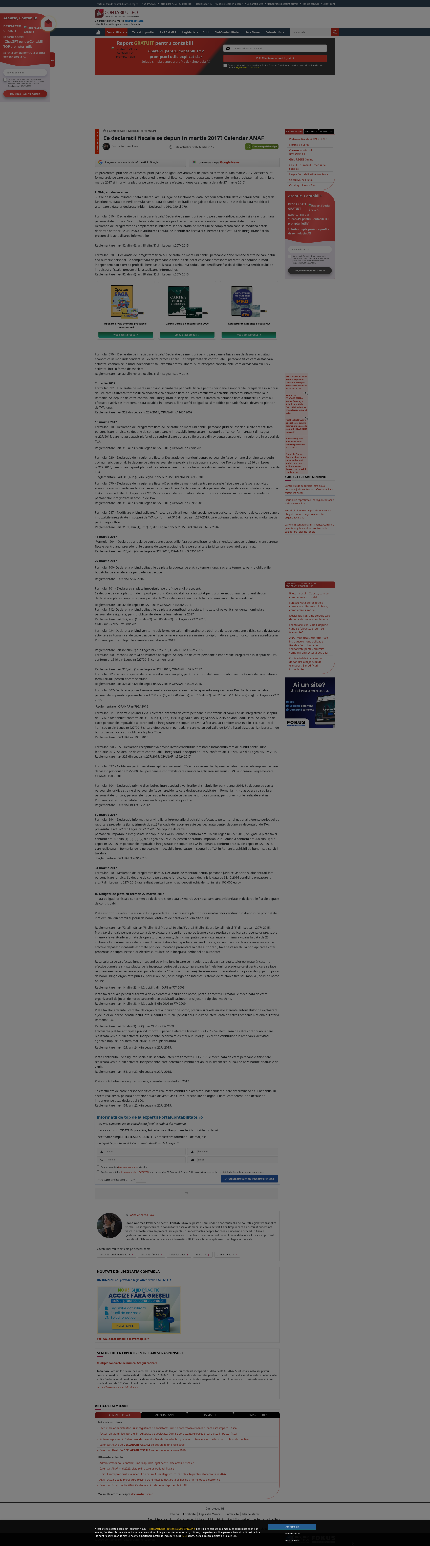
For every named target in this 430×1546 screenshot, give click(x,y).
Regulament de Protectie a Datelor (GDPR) (171, 1528)
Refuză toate (292, 1540)
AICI (184, 1535)
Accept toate (292, 1526)
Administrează (292, 1533)
